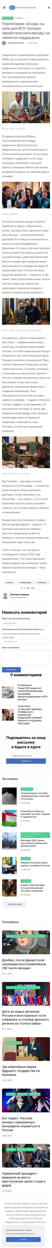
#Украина (42, 582)
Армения (26, 881)
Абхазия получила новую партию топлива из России (35, 864)
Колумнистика (14, 1043)
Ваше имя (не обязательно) (16, 618)
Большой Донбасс (15, 936)
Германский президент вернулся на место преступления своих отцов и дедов (23, 1179)
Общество (34, 987)
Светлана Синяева (15, 43)
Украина (19, 18)
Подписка (26, 761)
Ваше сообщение (10, 647)
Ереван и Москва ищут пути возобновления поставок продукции (33, 888)
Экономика (10, 778)
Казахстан (27, 789)
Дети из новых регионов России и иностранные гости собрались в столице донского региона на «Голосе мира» (25, 1017)
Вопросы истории (35, 936)
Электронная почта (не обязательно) (21, 629)
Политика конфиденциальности (20, 1233)
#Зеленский (25, 582)
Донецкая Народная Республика (31, 835)
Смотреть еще (15, 904)
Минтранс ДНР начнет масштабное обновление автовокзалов (34, 843)
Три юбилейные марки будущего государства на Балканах (21, 1071)
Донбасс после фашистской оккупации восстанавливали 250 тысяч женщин (24, 964)
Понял (23, 1239)
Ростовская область (17, 987)
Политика (7, 18)
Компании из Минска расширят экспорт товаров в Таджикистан (35, 814)
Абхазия (26, 858)
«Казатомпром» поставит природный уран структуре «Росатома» (35, 796)
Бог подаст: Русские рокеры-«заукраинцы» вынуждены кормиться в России (21, 1124)
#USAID (10, 582)
